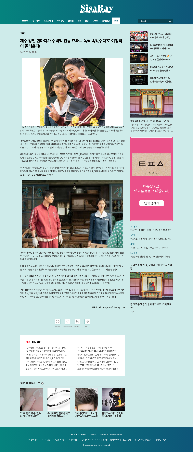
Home (25, 20)
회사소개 (74, 435)
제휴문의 (93, 435)
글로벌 (71, 20)
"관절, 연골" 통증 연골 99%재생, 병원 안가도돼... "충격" (98, 361)
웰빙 (87, 20)
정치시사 (36, 20)
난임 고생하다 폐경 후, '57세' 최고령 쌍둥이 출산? (47, 361)
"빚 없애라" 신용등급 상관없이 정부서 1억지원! (45, 351)
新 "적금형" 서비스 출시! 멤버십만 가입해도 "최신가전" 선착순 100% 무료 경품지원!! (98, 351)
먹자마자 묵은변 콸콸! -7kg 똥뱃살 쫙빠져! (95, 347)
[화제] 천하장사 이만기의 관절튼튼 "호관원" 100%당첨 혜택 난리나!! (47, 354)
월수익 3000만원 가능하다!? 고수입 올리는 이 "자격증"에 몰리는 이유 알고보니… (98, 354)
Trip (116, 20)
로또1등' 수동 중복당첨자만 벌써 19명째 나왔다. (97, 369)
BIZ (79, 20)
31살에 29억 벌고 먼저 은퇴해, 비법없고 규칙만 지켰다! (47, 358)
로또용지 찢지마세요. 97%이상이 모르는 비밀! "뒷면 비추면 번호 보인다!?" (47, 369)
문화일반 (106, 20)
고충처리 (102, 435)
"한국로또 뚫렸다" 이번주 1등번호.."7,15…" (95, 365)
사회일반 (60, 20)
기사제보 (83, 435)
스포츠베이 (48, 20)
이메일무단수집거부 (116, 435)
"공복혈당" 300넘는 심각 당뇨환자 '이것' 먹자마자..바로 (47, 347)
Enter (95, 20)
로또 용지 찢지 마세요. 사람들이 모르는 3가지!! (46, 365)
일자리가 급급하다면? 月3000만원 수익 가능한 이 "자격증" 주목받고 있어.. (98, 358)
